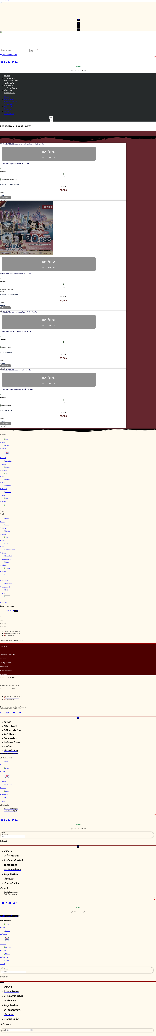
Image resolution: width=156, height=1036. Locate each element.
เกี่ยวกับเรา (8, 90)
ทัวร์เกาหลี (3, 458)
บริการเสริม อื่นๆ (9, 93)
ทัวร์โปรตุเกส (3, 602)
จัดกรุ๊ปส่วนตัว (9, 83)
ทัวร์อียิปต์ (2, 540)
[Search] (31, 51)
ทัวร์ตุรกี (2, 522)
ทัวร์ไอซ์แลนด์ (4, 581)
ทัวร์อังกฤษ (3, 553)
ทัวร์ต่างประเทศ (9, 78)
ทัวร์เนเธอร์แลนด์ (5, 587)
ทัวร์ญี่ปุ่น (2, 442)
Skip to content (4, 1)
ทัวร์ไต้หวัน (3, 448)
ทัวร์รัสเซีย (3, 528)
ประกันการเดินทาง (10, 88)
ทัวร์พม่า (2, 482)
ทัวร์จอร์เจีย (3, 534)
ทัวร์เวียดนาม (3, 470)
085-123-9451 (9, 61)
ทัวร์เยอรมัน (3, 571)
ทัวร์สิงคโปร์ (3, 489)
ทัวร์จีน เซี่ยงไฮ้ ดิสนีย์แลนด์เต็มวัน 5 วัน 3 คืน (15, 274)
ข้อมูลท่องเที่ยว (9, 85)
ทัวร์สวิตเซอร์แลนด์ (5, 559)
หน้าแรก (7, 76)
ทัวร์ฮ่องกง (3, 464)
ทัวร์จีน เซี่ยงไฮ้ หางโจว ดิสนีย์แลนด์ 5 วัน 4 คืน (16, 331)
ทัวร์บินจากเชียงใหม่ (11, 81)
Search (3, 50)
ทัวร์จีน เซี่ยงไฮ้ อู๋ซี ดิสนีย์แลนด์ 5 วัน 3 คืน (14, 163)
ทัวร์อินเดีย (3, 501)
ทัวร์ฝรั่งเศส (3, 565)
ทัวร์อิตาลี (2, 547)
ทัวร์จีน (2, 476)
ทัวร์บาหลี (2, 495)
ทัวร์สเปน (2, 593)
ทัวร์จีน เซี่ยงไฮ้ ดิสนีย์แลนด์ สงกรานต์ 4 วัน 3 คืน (16, 389)
